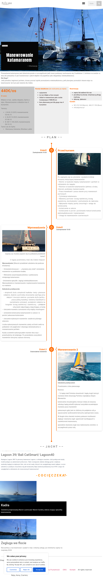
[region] (26, 563)
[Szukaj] (99, 3)
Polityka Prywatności (52, 570)
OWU (65, 570)
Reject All (26, 569)
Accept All (39, 569)
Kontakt (73, 570)
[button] (83, 3)
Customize (13, 569)
